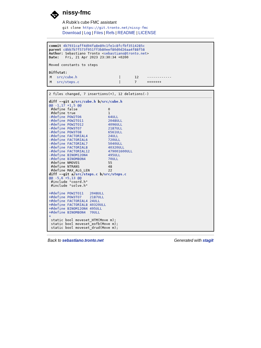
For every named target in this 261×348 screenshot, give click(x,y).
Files (98, 33)
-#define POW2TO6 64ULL (83, 117)
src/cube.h (67, 77)
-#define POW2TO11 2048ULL (85, 121)
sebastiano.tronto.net (82, 240)
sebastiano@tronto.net (125, 53)
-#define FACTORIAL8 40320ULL (86, 147)
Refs (110, 33)
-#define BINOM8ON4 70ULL (83, 159)
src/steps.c (68, 82)
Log (87, 33)
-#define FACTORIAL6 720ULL (84, 140)
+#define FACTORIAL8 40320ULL (77, 205)
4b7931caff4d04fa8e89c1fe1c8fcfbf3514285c (104, 46)
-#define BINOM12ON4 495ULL (84, 155)
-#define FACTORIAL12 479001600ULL (91, 151)
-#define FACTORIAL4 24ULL (83, 136)
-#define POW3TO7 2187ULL (85, 128)
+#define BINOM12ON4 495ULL (75, 208)
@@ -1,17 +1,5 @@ (65, 105)
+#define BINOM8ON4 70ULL (74, 212)
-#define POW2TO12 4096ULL (85, 124)
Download (71, 33)
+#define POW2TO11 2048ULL (76, 193)
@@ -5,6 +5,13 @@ (65, 178)
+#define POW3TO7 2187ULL (76, 197)
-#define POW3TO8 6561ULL (85, 132)
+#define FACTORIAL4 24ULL (74, 201)
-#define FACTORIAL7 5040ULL (85, 143)
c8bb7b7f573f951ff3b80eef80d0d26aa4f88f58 (104, 49)
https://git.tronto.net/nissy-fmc (115, 28)
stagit (208, 240)
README (126, 33)
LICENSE (147, 33)
